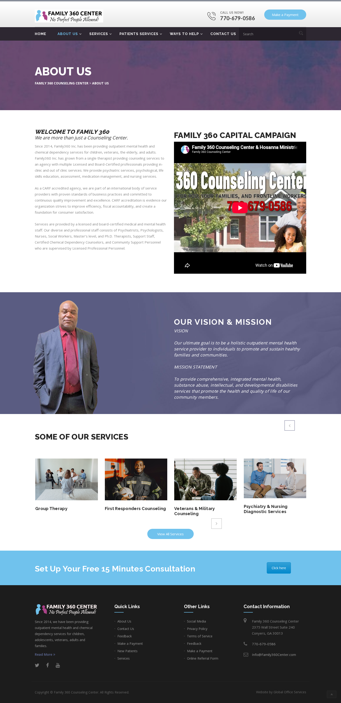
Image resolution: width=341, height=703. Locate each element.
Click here (279, 568)
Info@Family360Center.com (274, 654)
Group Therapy (51, 508)
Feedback (124, 636)
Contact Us (223, 34)
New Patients (127, 651)
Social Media (196, 621)
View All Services (170, 534)
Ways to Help (184, 34)
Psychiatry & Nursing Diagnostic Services (266, 509)
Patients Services (138, 34)
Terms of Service (199, 636)
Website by (281, 692)
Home (40, 34)
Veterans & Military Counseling (194, 511)
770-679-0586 (237, 18)
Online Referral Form (202, 658)
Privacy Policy (197, 628)
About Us (68, 34)
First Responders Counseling (135, 508)
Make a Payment (285, 14)
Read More (43, 654)
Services (98, 34)
